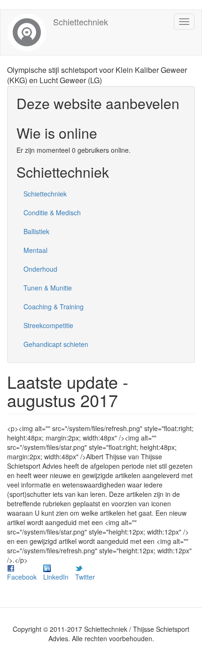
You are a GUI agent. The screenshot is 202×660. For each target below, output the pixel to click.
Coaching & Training (53, 306)
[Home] (26, 32)
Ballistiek (36, 231)
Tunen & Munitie (47, 287)
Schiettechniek (80, 22)
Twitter (85, 576)
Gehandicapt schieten (55, 344)
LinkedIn (56, 576)
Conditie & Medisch (52, 212)
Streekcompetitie (48, 325)
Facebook (22, 576)
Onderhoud (40, 269)
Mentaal (35, 250)
